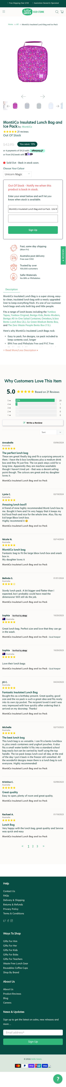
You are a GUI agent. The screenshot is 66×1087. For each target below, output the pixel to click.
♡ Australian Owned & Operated (45, 3)
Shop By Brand (11, 972)
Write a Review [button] (34, 422)
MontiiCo (27, 126)
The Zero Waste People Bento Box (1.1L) (29, 325)
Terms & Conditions (13, 913)
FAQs (6, 895)
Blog (5, 998)
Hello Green (36, 1059)
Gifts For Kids (10, 950)
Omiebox (46, 318)
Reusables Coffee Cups (15, 968)
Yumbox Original (20, 315)
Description (11, 289)
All (17, 24)
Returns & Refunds (13, 904)
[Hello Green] (33, 12)
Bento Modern (51, 315)
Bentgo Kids (36, 315)
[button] (57, 1078)
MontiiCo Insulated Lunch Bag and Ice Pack (24, 480)
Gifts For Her (10, 945)
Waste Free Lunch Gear (15, 963)
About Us (8, 989)
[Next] (42, 96)
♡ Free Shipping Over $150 (18, 3)
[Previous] (23, 96)
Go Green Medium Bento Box (42, 322)
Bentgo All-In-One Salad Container (22, 318)
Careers (7, 1002)
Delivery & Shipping (14, 900)
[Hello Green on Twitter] (4, 921)
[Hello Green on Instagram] (11, 921)
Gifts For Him (10, 941)
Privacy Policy (10, 909)
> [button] (43, 846)
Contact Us (9, 891)
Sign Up (33, 1042)
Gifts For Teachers (12, 959)
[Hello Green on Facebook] (8, 921)
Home (10, 24)
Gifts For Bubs (10, 954)
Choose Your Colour (13, 168)
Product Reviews (12, 993)
